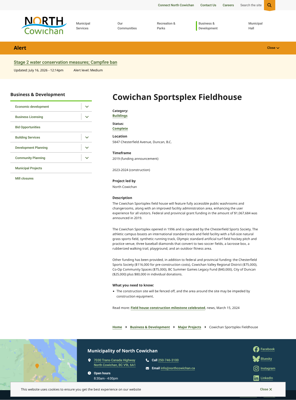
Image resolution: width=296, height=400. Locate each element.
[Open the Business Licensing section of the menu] (87, 116)
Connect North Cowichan (176, 5)
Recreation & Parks (166, 26)
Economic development (32, 107)
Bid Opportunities (27, 127)
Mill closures (24, 178)
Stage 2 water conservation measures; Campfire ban (65, 62)
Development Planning (31, 148)
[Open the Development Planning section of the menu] (87, 147)
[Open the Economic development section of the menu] (87, 106)
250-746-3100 (168, 360)
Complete (120, 128)
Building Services (27, 137)
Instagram (268, 368)
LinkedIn (267, 378)
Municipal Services (83, 26)
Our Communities (127, 26)
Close (264, 389)
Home (117, 327)
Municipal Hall (255, 26)
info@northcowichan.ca (178, 368)
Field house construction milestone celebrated (168, 308)
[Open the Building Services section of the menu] (87, 137)
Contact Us (208, 5)
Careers (228, 5)
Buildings (120, 115)
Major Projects (189, 327)
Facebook (268, 349)
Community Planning (30, 158)
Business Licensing (29, 117)
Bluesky (266, 359)
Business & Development (208, 26)
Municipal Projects (28, 168)
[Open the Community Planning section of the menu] (87, 157)
